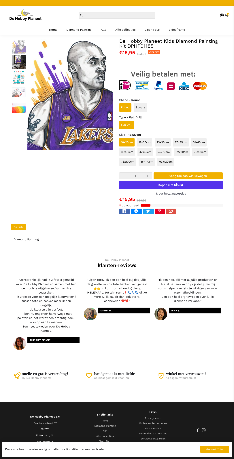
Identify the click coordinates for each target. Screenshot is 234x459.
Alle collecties (125, 29)
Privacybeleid (153, 418)
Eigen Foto (152, 29)
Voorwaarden (153, 428)
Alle (103, 29)
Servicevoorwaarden (153, 438)
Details (18, 227)
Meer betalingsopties (171, 193)
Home (53, 29)
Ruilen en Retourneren (153, 423)
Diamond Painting (79, 29)
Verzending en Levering (153, 433)
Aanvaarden (214, 449)
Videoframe (177, 29)
